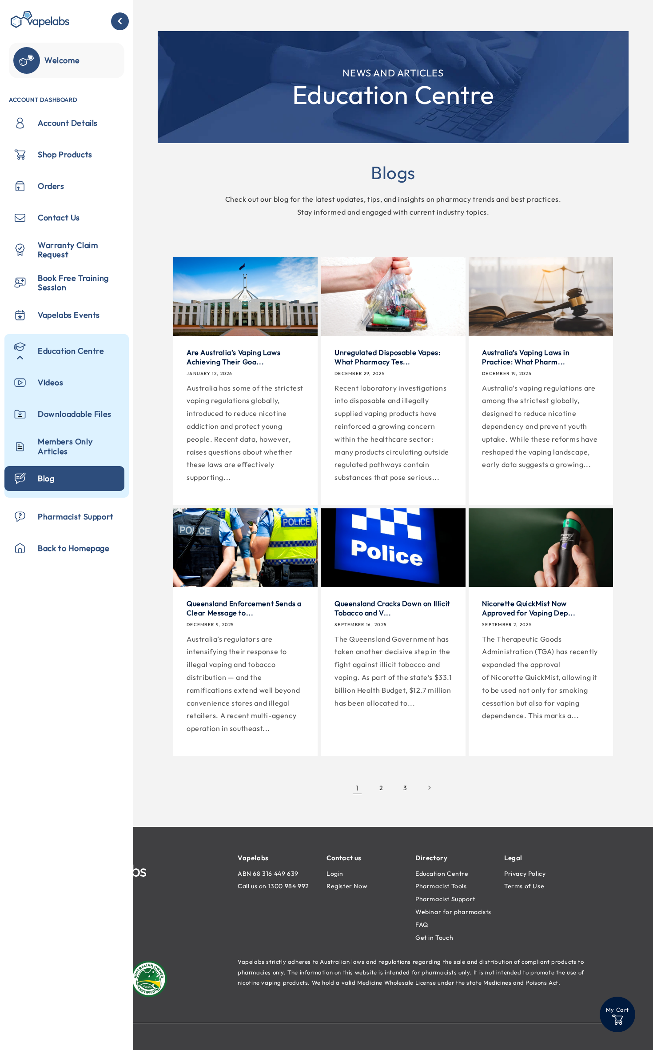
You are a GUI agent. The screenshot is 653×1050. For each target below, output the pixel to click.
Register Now (346, 886)
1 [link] (357, 787)
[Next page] (429, 788)
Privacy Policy (524, 874)
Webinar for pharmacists (453, 912)
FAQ (421, 925)
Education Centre (442, 874)
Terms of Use (524, 886)
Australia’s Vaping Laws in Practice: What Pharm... (526, 357)
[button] (617, 1014)
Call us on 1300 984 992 (273, 886)
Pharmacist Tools (441, 886)
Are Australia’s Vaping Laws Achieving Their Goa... (233, 357)
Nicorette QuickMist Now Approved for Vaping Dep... (529, 608)
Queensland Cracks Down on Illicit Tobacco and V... (392, 608)
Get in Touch (434, 938)
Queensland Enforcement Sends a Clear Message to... (244, 608)
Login (334, 874)
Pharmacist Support (445, 899)
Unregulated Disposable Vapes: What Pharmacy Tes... (387, 357)
